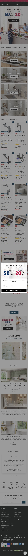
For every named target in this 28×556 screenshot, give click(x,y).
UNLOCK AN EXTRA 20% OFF (14, 290)
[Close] (25, 265)
